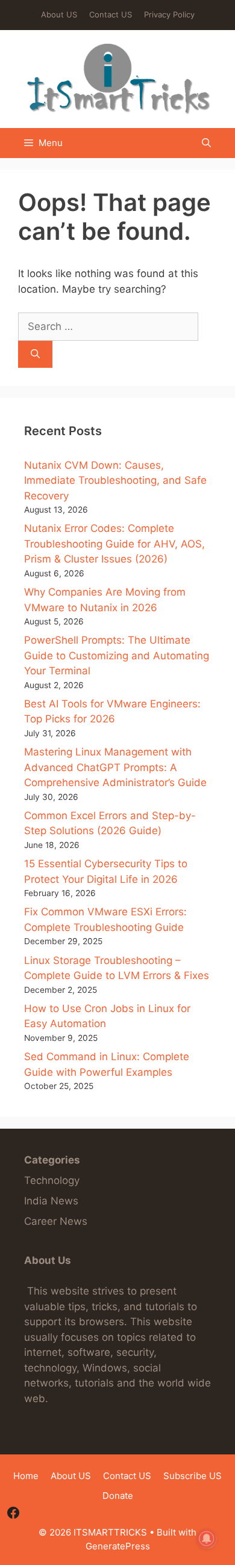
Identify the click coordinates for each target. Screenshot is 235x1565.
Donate (117, 1495)
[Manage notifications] (206, 1538)
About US (59, 14)
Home (26, 1475)
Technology (52, 1180)
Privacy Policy (169, 14)
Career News (55, 1221)
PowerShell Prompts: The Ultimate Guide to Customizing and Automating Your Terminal (116, 655)
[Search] (35, 354)
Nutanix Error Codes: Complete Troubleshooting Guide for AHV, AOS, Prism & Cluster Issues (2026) (114, 543)
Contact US (110, 14)
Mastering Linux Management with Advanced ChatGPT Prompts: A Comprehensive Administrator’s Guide (115, 767)
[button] (206, 143)
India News (51, 1201)
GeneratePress (118, 1546)
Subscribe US (192, 1475)
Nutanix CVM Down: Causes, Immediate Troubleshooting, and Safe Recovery (115, 480)
